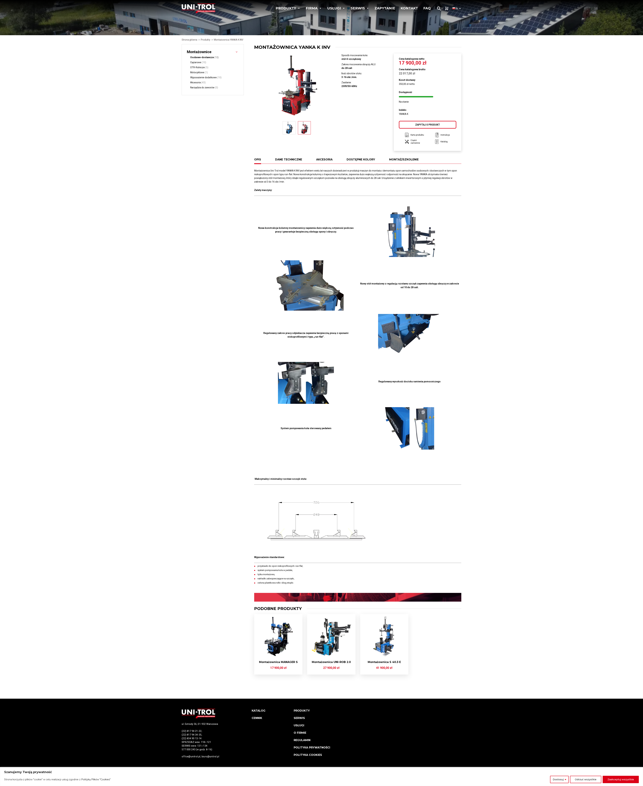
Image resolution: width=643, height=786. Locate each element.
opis (257, 159)
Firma (311, 8)
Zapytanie (385, 8)
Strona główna (189, 39)
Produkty (286, 8)
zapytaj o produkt (427, 124)
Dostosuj (558, 779)
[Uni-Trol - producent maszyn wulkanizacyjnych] (205, 8)
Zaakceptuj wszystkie (621, 779)
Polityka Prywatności (312, 747)
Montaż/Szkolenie (404, 159)
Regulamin (302, 740)
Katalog (258, 710)
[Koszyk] (447, 8)
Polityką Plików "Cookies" (96, 779)
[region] (321, 776)
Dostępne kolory (361, 159)
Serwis (358, 8)
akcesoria (324, 159)
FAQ (427, 8)
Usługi (334, 8)
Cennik (257, 718)
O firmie (300, 732)
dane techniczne (288, 159)
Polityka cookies (308, 754)
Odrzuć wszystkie (585, 779)
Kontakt (409, 8)
